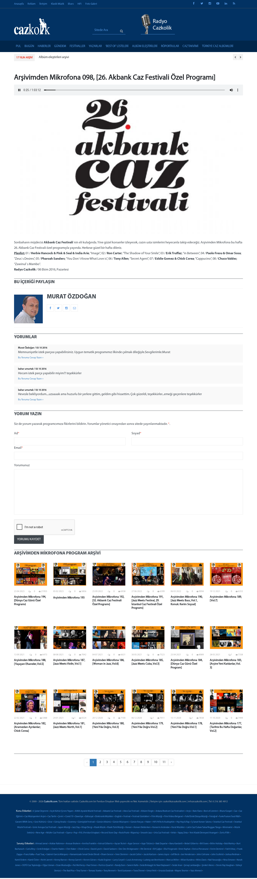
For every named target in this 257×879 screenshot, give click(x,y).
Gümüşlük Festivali (86, 822)
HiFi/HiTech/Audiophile (164, 822)
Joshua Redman (232, 854)
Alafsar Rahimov (56, 844)
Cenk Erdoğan (43, 849)
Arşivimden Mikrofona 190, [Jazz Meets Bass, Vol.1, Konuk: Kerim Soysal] (187, 600)
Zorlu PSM (224, 833)
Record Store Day (109, 833)
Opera (69, 833)
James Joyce (163, 854)
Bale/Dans (197, 811)
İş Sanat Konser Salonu (201, 822)
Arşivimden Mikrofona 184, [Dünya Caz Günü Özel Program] (187, 664)
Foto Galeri (91, 4)
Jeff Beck (175, 854)
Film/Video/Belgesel (173, 816)
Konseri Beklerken (142, 827)
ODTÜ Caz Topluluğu (31, 865)
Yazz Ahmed (196, 871)
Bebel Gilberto (191, 844)
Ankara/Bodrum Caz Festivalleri (170, 811)
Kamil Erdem (21, 860)
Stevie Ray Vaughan (225, 865)
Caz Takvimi (190, 46)
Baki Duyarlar (162, 844)
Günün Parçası (137, 822)
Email (18, 448)
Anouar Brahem (73, 844)
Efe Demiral (146, 849)
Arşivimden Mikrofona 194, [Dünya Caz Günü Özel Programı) (30, 600)
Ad (16, 433)
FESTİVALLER (77, 46)
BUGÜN (29, 46)
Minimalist (228, 827)
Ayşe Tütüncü (147, 844)
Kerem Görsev (90, 860)
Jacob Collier (136, 854)
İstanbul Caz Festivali (223, 822)
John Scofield (217, 854)
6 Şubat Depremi (40, 811)
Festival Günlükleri (141, 816)
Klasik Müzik (57, 4)
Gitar (50, 822)
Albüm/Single (147, 811)
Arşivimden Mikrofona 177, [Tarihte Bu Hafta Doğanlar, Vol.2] (226, 727)
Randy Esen (120, 865)
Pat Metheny (79, 865)
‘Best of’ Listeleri (116, 46)
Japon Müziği (64, 827)
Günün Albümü (104, 822)
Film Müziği (156, 816)
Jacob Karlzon (150, 854)
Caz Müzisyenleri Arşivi (35, 816)
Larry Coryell (119, 860)
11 (164, 762)
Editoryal (89, 816)
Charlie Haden (57, 849)
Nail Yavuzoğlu (214, 860)
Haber (148, 822)
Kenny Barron (60, 860)
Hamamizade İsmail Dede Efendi (84, 854)
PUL (18, 46)
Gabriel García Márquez (57, 854)
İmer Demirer (121, 854)
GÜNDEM (60, 46)
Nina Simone (229, 860)
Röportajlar (170, 46)
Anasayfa (19, 4)
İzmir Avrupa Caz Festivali (44, 827)
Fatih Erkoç (230, 849)
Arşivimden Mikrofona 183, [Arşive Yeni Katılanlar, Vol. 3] (226, 664)
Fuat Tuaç (40, 854)
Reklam (32, 4)
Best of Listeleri (211, 811)
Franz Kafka (29, 854)
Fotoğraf (213, 816)
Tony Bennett (110, 871)
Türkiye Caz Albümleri (217, 46)
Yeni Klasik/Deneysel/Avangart (204, 833)
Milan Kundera (187, 860)
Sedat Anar (177, 865)
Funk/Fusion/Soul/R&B (229, 816)
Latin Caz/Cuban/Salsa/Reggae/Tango (204, 827)
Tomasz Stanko (95, 871)
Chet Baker (71, 849)
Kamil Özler (33, 860)
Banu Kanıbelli (176, 844)
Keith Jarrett (47, 860)
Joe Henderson (188, 854)
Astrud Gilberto (105, 844)
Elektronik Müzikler (104, 816)
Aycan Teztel (120, 844)
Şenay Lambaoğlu (192, 865)
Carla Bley (30, 849)
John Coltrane (203, 854)
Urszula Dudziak (165, 871)
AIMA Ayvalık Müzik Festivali (88, 811)
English (118, 816)
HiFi (80, 4)
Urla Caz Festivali (161, 833)
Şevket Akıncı (208, 865)
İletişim (43, 4)
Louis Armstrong (134, 860)
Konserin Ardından (161, 827)
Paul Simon (92, 865)
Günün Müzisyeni (121, 822)
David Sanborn (110, 849)
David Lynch (96, 849)
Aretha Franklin (89, 844)
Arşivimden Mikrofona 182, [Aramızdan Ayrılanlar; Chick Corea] (30, 727)
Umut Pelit (152, 871)
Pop (75, 833)
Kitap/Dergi (87, 827)
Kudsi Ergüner (104, 860)
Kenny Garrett (75, 860)
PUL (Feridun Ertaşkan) (89, 833)
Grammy (72, 822)
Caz (235, 811)
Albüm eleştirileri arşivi (54, 57)
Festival (127, 816)
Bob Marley (229, 844)
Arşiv (188, 811)
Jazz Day (76, 827)
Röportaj (135, 833)
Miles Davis (201, 860)
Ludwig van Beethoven (154, 860)
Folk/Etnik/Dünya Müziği (196, 816)
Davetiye (79, 816)
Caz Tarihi (52, 816)
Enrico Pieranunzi (200, 849)
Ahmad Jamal (41, 844)
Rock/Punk (124, 833)
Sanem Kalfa (132, 865)
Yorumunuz (22, 465)
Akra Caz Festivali (131, 811)
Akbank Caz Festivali (112, 811)
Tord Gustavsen (125, 871)
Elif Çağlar (157, 849)
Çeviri (60, 816)
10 (155, 762)
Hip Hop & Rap (183, 822)
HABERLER (44, 46)
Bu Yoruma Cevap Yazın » (30, 358)
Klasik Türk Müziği (115, 827)
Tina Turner (81, 871)
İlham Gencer (107, 854)
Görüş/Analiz (60, 822)
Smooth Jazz (146, 833)
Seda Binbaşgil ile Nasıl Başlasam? (155, 865)
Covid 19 (69, 816)
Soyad (136, 433)
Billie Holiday (216, 844)
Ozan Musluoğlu (63, 865)
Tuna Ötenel (139, 871)
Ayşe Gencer (134, 844)
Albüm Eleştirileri (144, 46)
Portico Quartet (106, 865)
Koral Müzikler (178, 827)
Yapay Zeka (183, 833)
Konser (128, 827)
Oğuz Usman (48, 865)
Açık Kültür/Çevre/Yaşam (61, 811)
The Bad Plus (68, 871)
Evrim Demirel (217, 849)
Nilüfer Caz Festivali (55, 833)
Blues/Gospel (226, 811)
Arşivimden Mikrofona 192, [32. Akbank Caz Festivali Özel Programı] (108, 600)
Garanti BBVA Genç (24, 822)
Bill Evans (204, 844)
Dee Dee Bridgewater (129, 849)
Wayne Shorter (182, 871)
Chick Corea (83, 849)
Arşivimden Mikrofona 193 (69, 597)
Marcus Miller (172, 860)
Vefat (173, 833)
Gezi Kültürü (40, 822)
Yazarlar (95, 46)
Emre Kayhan (185, 849)
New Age (40, 833)
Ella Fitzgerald (170, 849)
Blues (71, 4)
